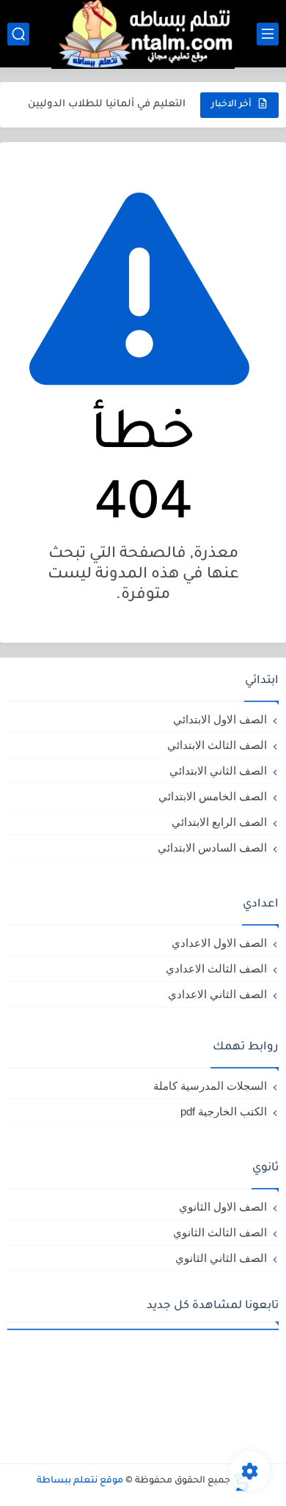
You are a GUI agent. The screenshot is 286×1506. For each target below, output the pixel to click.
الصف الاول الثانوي (223, 1206)
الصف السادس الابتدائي (212, 847)
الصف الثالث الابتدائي (217, 745)
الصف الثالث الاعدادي (216, 968)
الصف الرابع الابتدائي (219, 822)
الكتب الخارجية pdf (223, 1111)
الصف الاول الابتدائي (220, 719)
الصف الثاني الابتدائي (218, 770)
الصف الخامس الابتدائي (212, 796)
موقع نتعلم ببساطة (80, 1481)
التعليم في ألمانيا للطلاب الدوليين (107, 104)
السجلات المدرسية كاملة (210, 1085)
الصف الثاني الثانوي (221, 1258)
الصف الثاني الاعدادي (217, 994)
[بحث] (18, 34)
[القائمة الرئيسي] (268, 34)
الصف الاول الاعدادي (219, 943)
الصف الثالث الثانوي (220, 1232)
